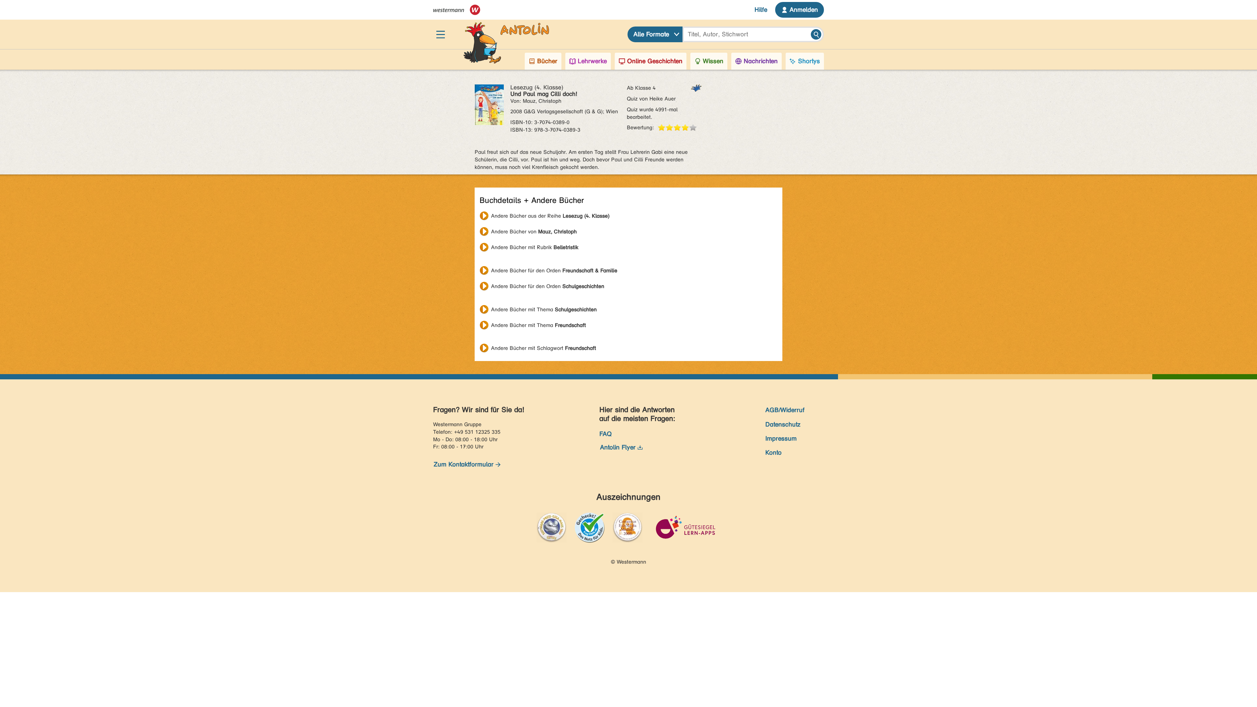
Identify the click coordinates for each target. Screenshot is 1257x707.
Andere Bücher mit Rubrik (534, 247)
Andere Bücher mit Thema (544, 309)
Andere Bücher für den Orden (554, 270)
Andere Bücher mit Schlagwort (543, 348)
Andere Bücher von (534, 231)
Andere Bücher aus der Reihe (550, 216)
